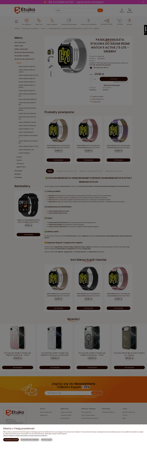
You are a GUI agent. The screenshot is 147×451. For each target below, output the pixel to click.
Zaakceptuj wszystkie (11, 440)
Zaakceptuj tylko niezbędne (29, 440)
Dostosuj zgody (47, 440)
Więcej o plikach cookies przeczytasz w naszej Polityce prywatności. (25, 435)
